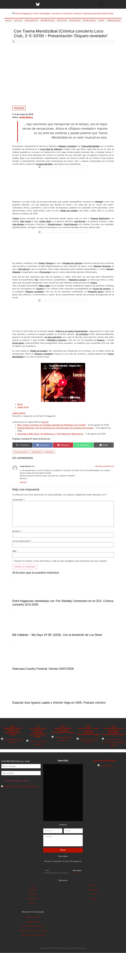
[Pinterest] (44, 4)
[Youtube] (50, 4)
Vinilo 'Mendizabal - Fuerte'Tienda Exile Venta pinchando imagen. (12, 730)
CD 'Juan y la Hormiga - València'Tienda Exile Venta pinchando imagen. (38, 731)
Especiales (89, 21)
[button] (101, 4)
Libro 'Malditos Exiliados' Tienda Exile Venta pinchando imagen (63, 729)
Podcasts (75, 21)
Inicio (8, 21)
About (20, 404)
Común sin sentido (33, 917)
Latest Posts (23, 407)
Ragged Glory (33, 921)
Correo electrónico (22, 541)
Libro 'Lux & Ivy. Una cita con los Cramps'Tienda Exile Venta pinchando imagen (113, 730)
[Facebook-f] (13, 4)
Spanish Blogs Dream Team (33, 926)
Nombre (16, 531)
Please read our (20, 786)
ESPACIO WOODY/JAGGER (33, 935)
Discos (18, 21)
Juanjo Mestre (26, 117)
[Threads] (31, 4)
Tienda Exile (114, 21)
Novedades (33, 890)
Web (14, 551)
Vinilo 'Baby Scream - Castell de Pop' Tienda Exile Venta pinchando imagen (88, 730)
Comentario (18, 500)
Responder (23, 482)
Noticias (62, 21)
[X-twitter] (19, 4)
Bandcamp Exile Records (105, 760)
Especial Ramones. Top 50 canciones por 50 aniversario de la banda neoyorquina (55, 428)
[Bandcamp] (56, 4)
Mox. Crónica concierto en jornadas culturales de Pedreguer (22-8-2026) (51, 425)
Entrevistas (48, 21)
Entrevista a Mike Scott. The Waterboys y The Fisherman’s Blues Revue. (50, 434)
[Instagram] (25, 4)
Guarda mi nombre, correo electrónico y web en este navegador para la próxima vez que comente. (61, 561)
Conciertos (31, 21)
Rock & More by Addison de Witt (33, 930)
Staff (101, 21)
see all (45, 422)
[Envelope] (62, 4)
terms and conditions (28, 786)
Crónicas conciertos (21, 452)
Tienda (93, 899)
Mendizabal (49, 452)
